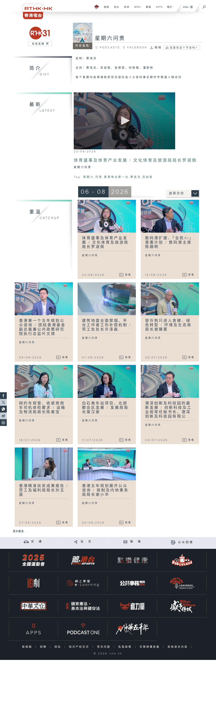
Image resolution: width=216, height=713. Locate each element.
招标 (59, 646)
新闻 (125, 9)
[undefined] (97, 6)
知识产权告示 (80, 646)
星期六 (88, 177)
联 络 (136, 541)
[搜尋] (204, 6)
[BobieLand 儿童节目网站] (182, 560)
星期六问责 (110, 38)
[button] (124, 120)
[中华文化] (33, 606)
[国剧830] (33, 583)
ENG (185, 7)
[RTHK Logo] (35, 9)
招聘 (44, 646)
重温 (147, 9)
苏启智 (147, 177)
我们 (168, 9)
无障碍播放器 (150, 646)
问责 (98, 177)
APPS (158, 9)
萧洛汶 (135, 177)
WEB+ (137, 9)
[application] (124, 120)
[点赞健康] (132, 560)
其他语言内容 (178, 646)
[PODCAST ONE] (83, 629)
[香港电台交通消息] (26, 541)
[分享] (76, 541)
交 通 (37, 541)
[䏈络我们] (125, 541)
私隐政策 (125, 646)
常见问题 (104, 646)
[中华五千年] (132, 629)
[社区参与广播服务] (182, 583)
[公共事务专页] (132, 583)
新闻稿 (28, 646)
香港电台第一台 (116, 177)
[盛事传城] (182, 606)
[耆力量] (132, 606)
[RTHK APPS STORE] (33, 629)
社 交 (86, 541)
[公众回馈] (173, 542)
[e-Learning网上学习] (83, 583)
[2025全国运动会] (33, 560)
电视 (105, 9)
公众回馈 (186, 542)
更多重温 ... (19, 531)
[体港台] (83, 560)
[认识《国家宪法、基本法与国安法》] (83, 606)
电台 (115, 9)
